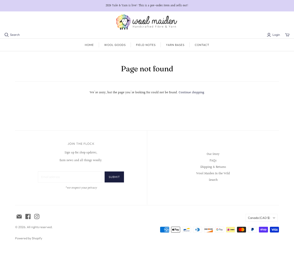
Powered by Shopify (28, 238)
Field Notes (145, 45)
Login (276, 35)
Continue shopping (191, 92)
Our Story (213, 154)
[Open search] (7, 35)
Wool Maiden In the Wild (213, 173)
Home (89, 45)
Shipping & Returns (213, 167)
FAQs (213, 160)
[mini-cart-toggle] (287, 35)
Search (15, 35)
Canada (259, 218)
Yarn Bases (175, 45)
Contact (202, 45)
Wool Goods (115, 45)
